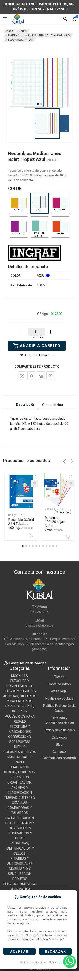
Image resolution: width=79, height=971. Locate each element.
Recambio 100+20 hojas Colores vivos (55, 524)
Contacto (59, 752)
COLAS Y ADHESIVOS (20, 752)
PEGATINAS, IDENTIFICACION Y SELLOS (20, 848)
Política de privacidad (33, 962)
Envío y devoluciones (59, 730)
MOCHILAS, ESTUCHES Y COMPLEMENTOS (19, 681)
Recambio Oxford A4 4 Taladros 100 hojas (21, 524)
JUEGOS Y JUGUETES (20, 691)
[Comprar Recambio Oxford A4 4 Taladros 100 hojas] (31, 535)
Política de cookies (60, 962)
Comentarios (52, 405)
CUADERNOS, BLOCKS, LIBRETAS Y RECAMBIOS (38, 35)
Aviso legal (59, 691)
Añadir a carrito (40, 345)
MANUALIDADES (19, 757)
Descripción (25, 405)
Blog (59, 745)
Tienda (22, 31)
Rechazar (55, 951)
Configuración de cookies (27, 663)
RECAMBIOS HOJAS (19, 39)
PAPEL (20, 762)
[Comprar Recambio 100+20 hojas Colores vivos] (67, 537)
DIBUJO (20, 747)
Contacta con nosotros (59, 758)
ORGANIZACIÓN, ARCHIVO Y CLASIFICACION (19, 787)
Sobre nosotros (59, 684)
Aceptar (19, 951)
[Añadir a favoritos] (34, 483)
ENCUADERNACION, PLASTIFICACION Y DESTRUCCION (20, 823)
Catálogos (59, 737)
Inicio (9, 31)
